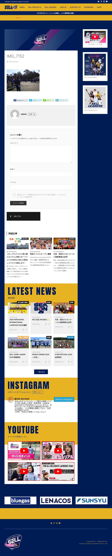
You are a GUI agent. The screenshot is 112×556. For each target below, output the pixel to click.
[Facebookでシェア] (26, 330)
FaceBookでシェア (22, 100)
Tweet (30, 100)
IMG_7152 (10, 17)
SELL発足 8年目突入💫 (41, 320)
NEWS (22, 7)
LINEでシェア (50, 100)
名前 (12, 169)
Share (44, 100)
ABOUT (13, 7)
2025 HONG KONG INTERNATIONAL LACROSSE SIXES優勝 (18, 322)
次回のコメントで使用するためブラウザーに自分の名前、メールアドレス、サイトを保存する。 (41, 196)
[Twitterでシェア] (23, 330)
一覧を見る (41, 372)
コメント (14, 143)
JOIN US (63, 7)
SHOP (99, 7)
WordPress (88, 543)
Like (15, 100)
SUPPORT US (75, 7)
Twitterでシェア (36, 100)
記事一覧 (32, 114)
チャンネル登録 (37, 436)
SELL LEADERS (50, 7)
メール (13, 182)
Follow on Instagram (64, 399)
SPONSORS (88, 7)
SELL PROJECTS (34, 7)
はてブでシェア (63, 100)
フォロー (38, 392)
